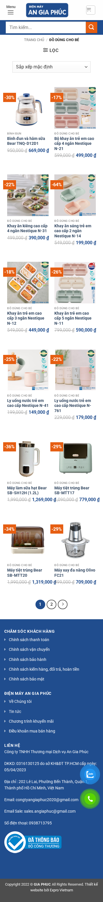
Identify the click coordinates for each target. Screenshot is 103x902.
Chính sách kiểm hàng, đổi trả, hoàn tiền (44, 669)
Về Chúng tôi (20, 701)
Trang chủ (34, 40)
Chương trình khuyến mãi (31, 721)
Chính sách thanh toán (29, 639)
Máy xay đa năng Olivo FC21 (74, 573)
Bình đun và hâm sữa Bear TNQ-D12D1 (26, 141)
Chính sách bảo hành (27, 659)
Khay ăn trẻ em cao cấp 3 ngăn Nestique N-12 (25, 318)
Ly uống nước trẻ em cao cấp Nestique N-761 (72, 405)
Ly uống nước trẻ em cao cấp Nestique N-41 (28, 403)
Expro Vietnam (61, 890)
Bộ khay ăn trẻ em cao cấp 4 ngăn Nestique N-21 (74, 143)
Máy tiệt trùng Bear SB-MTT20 (24, 573)
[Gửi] (91, 27)
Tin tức (15, 711)
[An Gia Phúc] (47, 10)
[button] (90, 10)
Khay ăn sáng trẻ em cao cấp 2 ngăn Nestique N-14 (72, 231)
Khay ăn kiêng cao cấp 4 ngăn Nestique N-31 (27, 228)
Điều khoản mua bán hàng (32, 731)
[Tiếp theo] (63, 604)
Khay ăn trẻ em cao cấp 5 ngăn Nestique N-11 (73, 318)
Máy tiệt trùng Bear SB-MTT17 (71, 490)
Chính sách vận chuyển (29, 649)
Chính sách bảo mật (26, 679)
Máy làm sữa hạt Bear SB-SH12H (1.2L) (27, 490)
